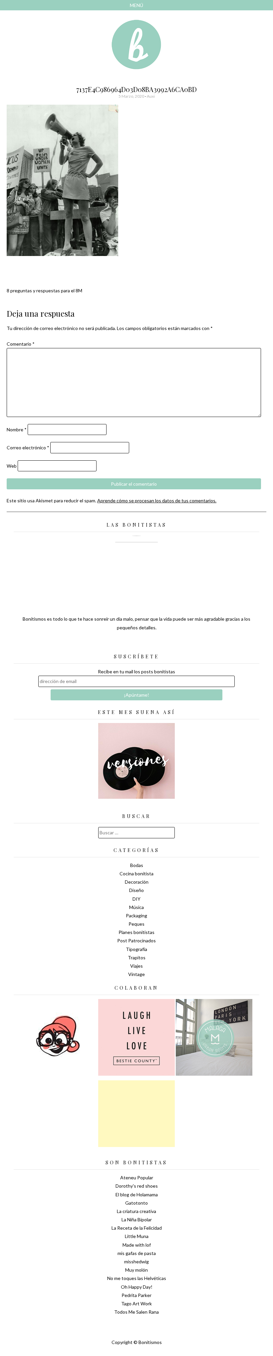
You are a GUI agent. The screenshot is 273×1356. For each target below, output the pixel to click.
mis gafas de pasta (137, 1253)
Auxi (151, 96)
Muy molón (136, 1270)
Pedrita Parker (136, 1295)
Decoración (136, 882)
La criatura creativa (136, 1211)
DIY (136, 899)
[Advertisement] (136, 1113)
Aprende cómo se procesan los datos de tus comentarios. (156, 500)
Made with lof (137, 1245)
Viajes (136, 966)
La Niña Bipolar (137, 1219)
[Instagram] (159, 644)
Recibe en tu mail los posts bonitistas (136, 671)
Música (136, 907)
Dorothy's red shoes (137, 1186)
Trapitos (136, 957)
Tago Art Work (136, 1303)
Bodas (136, 865)
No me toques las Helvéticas (136, 1278)
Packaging (136, 915)
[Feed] (113, 644)
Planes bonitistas (136, 932)
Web (12, 466)
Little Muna (136, 1236)
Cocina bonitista (136, 873)
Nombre (17, 429)
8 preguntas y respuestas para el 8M (44, 290)
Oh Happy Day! (136, 1287)
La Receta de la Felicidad (137, 1228)
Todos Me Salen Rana (136, 1312)
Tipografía (136, 949)
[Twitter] (125, 644)
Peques (136, 924)
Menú (136, 5)
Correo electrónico (28, 447)
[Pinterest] (148, 644)
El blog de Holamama (137, 1194)
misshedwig (136, 1261)
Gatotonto (136, 1203)
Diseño (136, 890)
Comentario (21, 344)
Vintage (136, 974)
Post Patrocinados (136, 940)
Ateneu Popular (136, 1177)
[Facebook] (136, 644)
